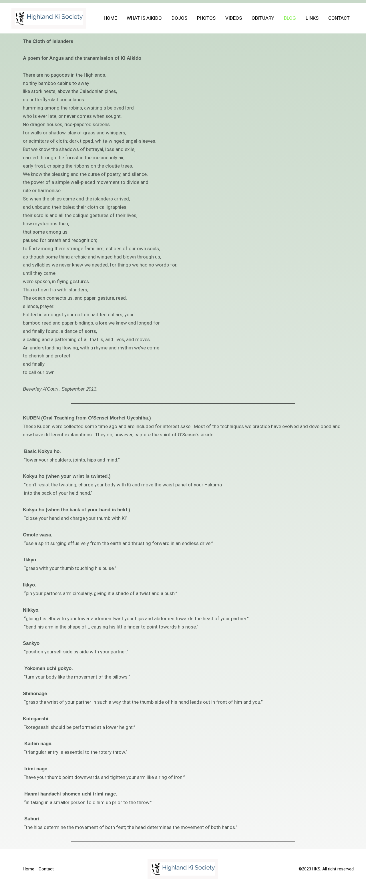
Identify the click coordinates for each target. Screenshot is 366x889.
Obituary (263, 18)
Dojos (179, 18)
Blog (290, 18)
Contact (339, 18)
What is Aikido (144, 18)
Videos (233, 18)
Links (312, 18)
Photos (206, 18)
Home (110, 18)
